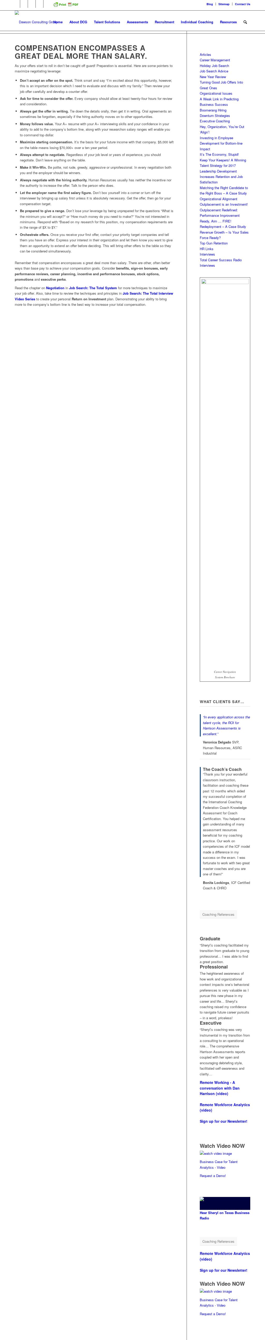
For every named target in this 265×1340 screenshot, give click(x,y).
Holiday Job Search (214, 65)
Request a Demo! (213, 1175)
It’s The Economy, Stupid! (219, 154)
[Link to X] (31, 4)
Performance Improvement (220, 215)
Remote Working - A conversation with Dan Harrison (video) (220, 1088)
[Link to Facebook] (24, 4)
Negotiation (55, 287)
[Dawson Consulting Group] (36, 22)
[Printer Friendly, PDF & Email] (65, 6)
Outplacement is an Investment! (224, 204)
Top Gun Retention (214, 243)
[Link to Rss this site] (47, 4)
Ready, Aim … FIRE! (215, 221)
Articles (205, 54)
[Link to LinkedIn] (16, 4)
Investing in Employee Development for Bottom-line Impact (221, 143)
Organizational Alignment (218, 198)
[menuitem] (210, 4)
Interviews (207, 254)
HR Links (207, 248)
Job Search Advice (214, 71)
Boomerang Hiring (213, 110)
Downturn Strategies (215, 115)
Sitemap (224, 4)
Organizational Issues (216, 93)
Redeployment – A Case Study (223, 226)
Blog (210, 4)
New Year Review (213, 76)
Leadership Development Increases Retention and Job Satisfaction (221, 177)
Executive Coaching (215, 120)
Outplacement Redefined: (219, 209)
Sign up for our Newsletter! (223, 1121)
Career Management (215, 59)
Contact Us (242, 4)
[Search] (245, 22)
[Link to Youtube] (39, 4)
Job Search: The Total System (93, 287)
